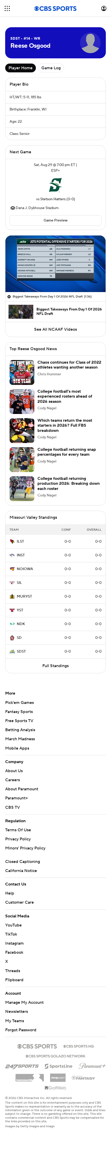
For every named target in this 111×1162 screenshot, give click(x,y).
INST (21, 555)
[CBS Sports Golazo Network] (55, 1055)
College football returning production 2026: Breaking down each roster (68, 483)
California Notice (21, 870)
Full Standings (55, 665)
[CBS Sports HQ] (78, 1045)
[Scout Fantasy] (84, 1077)
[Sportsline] (59, 1065)
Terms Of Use (18, 830)
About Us (14, 770)
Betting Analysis (20, 729)
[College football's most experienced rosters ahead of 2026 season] (22, 401)
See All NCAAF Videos (55, 329)
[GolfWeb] (55, 1088)
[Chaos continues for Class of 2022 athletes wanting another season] (22, 372)
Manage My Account (24, 1002)
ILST (20, 541)
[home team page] (55, 185)
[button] (7, 8)
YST (20, 610)
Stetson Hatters (53, 199)
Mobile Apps (17, 748)
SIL (19, 582)
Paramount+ (16, 798)
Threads (12, 970)
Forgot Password (20, 1030)
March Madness (20, 739)
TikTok (11, 934)
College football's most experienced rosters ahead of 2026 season (64, 396)
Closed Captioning (22, 861)
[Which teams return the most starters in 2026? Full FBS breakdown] (22, 430)
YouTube (13, 925)
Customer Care (19, 902)
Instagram (14, 943)
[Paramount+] (92, 1065)
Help (9, 893)
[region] (55, 264)
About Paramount (21, 789)
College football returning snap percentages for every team (66, 452)
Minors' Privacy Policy (25, 848)
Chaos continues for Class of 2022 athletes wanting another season (69, 365)
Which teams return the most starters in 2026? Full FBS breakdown (64, 425)
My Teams (14, 1020)
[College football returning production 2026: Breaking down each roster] (22, 488)
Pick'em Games (19, 702)
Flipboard (14, 980)
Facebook (14, 952)
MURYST (24, 596)
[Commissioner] (29, 1075)
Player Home (21, 68)
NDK (21, 624)
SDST (21, 651)
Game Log (51, 68)
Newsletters (16, 1011)
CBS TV (12, 807)
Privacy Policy (18, 839)
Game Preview (56, 220)
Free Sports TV (19, 720)
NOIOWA (25, 569)
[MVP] (58, 1075)
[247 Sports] (22, 1065)
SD (19, 637)
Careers (12, 780)
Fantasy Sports (19, 711)
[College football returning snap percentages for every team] (22, 459)
